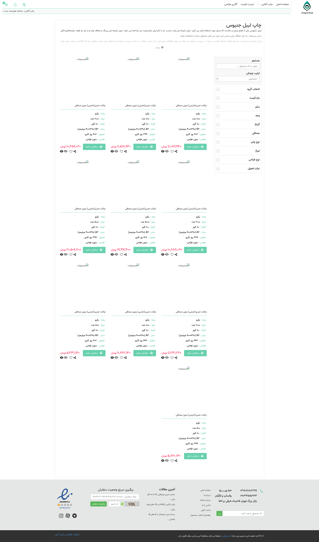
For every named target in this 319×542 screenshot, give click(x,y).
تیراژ (257, 151)
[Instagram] (61, 517)
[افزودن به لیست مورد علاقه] (172, 151)
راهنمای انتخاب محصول (200, 515)
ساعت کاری (206, 510)
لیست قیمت (247, 4)
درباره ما (207, 495)
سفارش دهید (193, 147)
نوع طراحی (254, 159)
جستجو (256, 60)
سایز (257, 107)
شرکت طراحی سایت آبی (67, 534)
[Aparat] (68, 517)
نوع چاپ (255, 142)
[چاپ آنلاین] (304, 7)
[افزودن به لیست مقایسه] (167, 151)
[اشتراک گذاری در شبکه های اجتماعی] (176, 151)
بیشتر (157, 47)
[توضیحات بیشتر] (162, 151)
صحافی (256, 133)
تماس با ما (206, 505)
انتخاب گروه (253, 89)
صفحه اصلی (282, 4)
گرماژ (257, 124)
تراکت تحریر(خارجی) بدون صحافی (191, 105)
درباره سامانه (205, 500)
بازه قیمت (254, 98)
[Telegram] (74, 517)
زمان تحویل (254, 168)
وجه (258, 115)
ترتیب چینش (253, 73)
